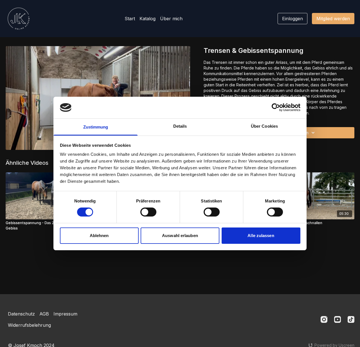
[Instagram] (324, 319)
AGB (44, 314)
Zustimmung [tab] (95, 127)
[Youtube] (337, 319)
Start (130, 18)
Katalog (148, 18)
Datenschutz (21, 314)
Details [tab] (180, 126)
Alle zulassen (261, 235)
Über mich (171, 18)
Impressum (65, 314)
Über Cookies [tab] (264, 126)
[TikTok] (351, 319)
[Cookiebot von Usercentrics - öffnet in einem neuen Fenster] (275, 107)
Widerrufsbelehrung (29, 325)
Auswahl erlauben (180, 235)
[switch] (148, 212)
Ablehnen (99, 235)
